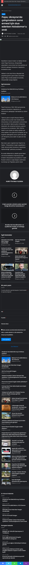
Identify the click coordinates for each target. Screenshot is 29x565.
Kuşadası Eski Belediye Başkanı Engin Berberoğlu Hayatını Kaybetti (20, 275)
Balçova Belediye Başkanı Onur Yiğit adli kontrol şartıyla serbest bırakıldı (7, 275)
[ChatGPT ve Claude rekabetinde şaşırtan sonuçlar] (6, 443)
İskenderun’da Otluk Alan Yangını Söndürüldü (15, 1)
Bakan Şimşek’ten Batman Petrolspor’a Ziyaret (21, 257)
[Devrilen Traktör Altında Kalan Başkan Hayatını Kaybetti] (6, 474)
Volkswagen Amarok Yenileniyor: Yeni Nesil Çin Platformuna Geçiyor (19, 407)
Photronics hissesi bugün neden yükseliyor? (14, 382)
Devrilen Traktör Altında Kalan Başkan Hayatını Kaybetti (19, 473)
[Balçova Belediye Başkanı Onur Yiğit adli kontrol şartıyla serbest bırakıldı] (7, 267)
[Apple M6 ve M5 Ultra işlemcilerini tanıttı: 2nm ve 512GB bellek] (6, 451)
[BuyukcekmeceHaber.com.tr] (14, 5)
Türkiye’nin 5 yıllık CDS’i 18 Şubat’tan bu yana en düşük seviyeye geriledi (13, 393)
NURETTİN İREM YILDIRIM (10, 33)
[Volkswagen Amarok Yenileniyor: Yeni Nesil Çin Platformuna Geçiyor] (6, 408)
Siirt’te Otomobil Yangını (20, 240)
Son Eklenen (14, 346)
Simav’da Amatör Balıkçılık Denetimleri (18, 414)
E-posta (3, 317)
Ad (2, 311)
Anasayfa (5, 10)
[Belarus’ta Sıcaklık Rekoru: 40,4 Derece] (5, 99)
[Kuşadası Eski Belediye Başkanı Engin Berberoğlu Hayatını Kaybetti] (21, 267)
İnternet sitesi (4, 323)
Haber (10, 10)
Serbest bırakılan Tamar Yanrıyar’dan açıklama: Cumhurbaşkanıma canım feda (14, 376)
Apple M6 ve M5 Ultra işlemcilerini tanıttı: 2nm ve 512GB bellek (19, 450)
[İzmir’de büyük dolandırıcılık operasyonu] (6, 482)
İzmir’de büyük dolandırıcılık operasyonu (19, 480)
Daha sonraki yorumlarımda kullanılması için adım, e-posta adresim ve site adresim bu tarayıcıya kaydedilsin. (13, 332)
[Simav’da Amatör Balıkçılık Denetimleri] (6, 416)
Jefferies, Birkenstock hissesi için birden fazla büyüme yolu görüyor (13, 421)
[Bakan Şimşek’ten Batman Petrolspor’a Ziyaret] (21, 251)
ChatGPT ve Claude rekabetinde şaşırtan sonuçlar (18, 442)
